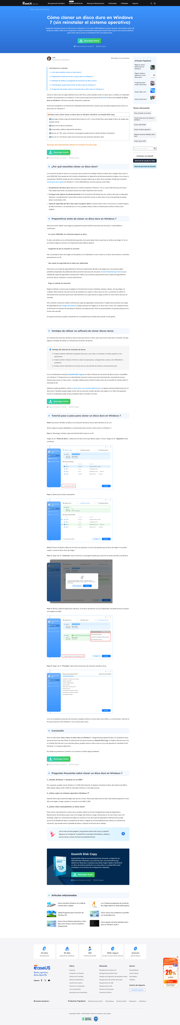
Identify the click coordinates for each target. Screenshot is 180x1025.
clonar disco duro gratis (55, 182)
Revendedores (134, 970)
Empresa (72, 970)
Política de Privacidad (76, 976)
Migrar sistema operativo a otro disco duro (140, 75)
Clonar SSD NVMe (140, 125)
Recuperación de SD (105, 986)
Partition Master (121, 1001)
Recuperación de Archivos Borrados (110, 980)
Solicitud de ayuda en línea (145, 161)
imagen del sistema (69, 306)
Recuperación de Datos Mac (108, 973)
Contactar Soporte (137, 990)
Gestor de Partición (76, 3)
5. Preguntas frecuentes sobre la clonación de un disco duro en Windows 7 (77, 89)
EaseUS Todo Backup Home (111, 272)
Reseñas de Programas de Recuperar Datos (113, 976)
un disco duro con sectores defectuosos (86, 388)
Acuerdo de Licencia (75, 983)
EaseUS (103, 97)
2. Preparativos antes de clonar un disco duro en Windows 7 (71, 76)
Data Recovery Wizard (95, 1001)
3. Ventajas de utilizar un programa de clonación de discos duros (73, 81)
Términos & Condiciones (77, 986)
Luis (53, 57)
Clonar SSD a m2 (140, 92)
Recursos (103, 966)
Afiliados (132, 980)
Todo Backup (109, 1001)
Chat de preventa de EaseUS (144, 166)
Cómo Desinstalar (75, 989)
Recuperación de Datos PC (107, 970)
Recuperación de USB (106, 983)
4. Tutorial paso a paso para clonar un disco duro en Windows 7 (73, 85)
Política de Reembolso (76, 980)
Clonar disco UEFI (140, 141)
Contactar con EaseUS (76, 973)
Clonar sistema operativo (142, 129)
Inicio (32, 9)
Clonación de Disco (105, 992)
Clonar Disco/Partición (42, 9)
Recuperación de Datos (56, 3)
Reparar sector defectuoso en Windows (140, 67)
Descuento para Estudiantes (78, 992)
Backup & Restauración (95, 3)
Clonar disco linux (141, 99)
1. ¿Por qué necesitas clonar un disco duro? (65, 72)
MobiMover (142, 1001)
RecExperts (132, 1001)
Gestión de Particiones (106, 989)
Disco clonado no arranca (142, 113)
